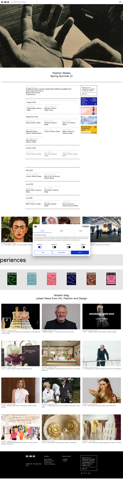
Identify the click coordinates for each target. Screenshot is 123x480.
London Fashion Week (52, 131)
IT (86, 473)
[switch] (54, 247)
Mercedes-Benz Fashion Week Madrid (34, 132)
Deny (43, 252)
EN (82, 473)
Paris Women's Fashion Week (31, 141)
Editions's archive (49, 460)
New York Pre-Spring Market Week (52, 177)
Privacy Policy (48, 462)
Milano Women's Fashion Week (68, 132)
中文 (89, 473)
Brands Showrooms (33, 93)
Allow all (80, 252)
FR (84, 473)
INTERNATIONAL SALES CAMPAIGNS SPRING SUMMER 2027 (48, 89)
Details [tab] (61, 230)
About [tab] (80, 230)
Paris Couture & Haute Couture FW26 (70, 205)
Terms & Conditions (49, 464)
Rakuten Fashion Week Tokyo (50, 109)
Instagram (65, 459)
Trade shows (30, 94)
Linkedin (64, 460)
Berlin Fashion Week (33, 204)
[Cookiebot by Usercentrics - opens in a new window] (83, 227)
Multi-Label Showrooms (34, 91)
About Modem (48, 459)
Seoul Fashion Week (33, 123)
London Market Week (33, 176)
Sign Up (84, 94)
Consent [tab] (42, 230)
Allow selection (61, 252)
